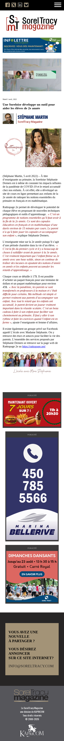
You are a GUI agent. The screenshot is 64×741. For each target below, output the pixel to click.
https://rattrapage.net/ (34, 346)
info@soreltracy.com (31, 666)
